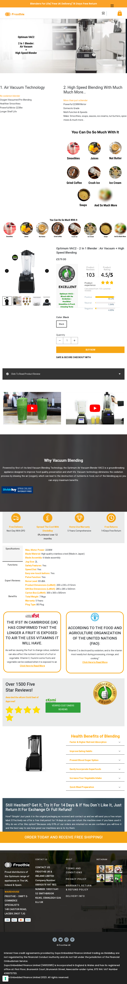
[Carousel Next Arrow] (47, 271)
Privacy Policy (76, 879)
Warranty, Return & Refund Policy (79, 887)
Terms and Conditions (74, 870)
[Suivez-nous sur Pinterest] (72, 939)
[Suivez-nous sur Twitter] (60, 939)
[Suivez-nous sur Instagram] (66, 939)
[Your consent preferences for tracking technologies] (5, 979)
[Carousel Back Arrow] (7, 271)
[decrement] (59, 340)
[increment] (74, 340)
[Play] (32, 408)
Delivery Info (75, 896)
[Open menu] (112, 5)
